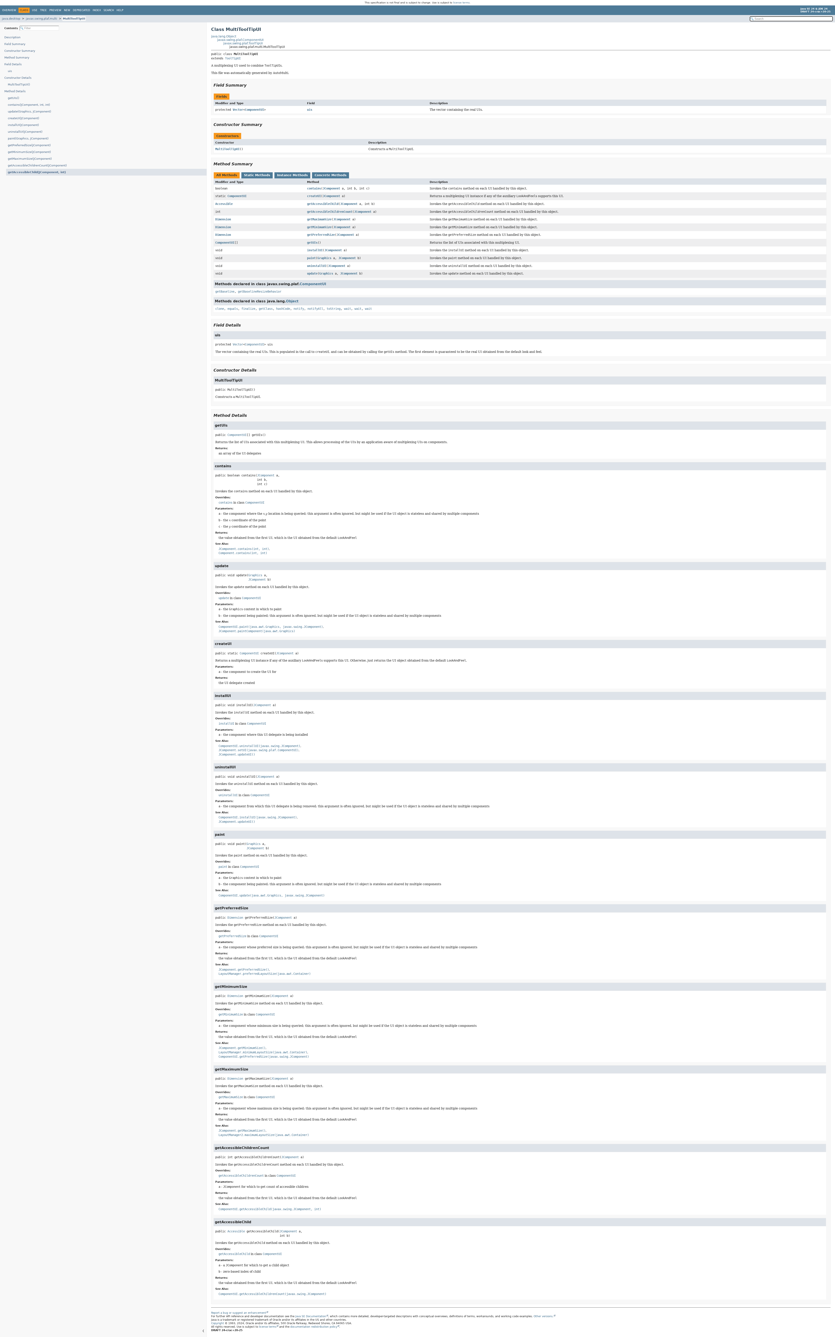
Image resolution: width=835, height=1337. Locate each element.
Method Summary (16, 57)
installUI (315, 250)
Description (12, 37)
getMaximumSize (319, 219)
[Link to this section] (249, 85)
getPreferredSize (321, 234)
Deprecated (81, 10)
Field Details (13, 64)
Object (292, 301)
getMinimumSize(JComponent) (29, 152)
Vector (238, 109)
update (312, 273)
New (67, 10)
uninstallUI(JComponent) (25, 131)
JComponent (331, 188)
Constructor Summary (19, 50)
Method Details (15, 91)
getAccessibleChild (322, 204)
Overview (9, 10)
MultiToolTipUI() (19, 84)
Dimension (223, 219)
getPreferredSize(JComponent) (29, 145)
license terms (461, 2)
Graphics (324, 258)
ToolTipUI (233, 58)
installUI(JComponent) (23, 125)
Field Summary (14, 44)
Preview (55, 10)
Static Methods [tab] (257, 175)
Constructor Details (18, 77)
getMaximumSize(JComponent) (30, 158)
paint (311, 258)
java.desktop (11, 18)
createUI (314, 196)
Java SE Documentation (310, 1316)
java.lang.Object (223, 36)
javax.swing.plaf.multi (41, 18)
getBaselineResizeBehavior (259, 291)
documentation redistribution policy (313, 1326)
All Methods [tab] (226, 175)
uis (10, 71)
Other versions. (543, 1316)
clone (219, 308)
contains (314, 188)
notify (299, 308)
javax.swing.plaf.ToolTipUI (243, 43)
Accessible (224, 204)
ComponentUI (254, 109)
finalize (248, 308)
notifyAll (315, 308)
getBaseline (224, 291)
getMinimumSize (319, 227)
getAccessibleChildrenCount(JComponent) (37, 165)
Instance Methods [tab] (292, 175)
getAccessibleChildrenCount (329, 211)
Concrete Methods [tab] (330, 175)
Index (97, 10)
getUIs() (13, 98)
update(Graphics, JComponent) (29, 111)
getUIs (312, 242)
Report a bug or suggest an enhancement (238, 1312)
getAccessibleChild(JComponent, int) (37, 172)
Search (109, 10)
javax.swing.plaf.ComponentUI (240, 40)
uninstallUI (316, 266)
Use (34, 10)
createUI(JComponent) (23, 118)
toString (334, 308)
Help (120, 10)
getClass (266, 308)
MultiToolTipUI (74, 18)
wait (347, 308)
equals (232, 308)
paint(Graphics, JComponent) (28, 138)
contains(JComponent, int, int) (29, 104)
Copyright (217, 1323)
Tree (43, 10)
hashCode (283, 308)
